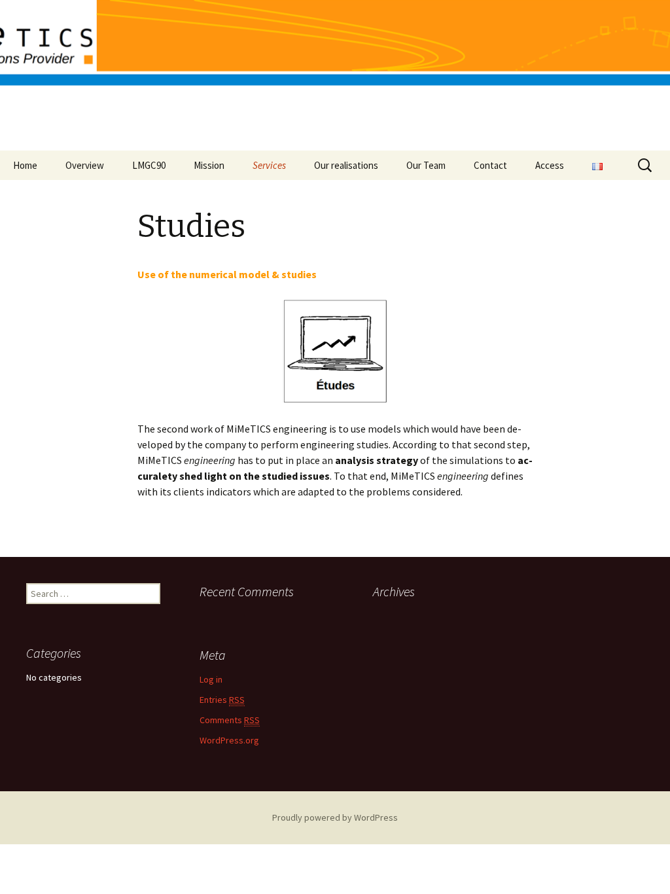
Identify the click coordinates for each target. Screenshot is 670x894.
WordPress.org (229, 740)
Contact (490, 165)
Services (269, 165)
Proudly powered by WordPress (335, 817)
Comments (230, 720)
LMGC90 (149, 165)
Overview (84, 165)
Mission (209, 165)
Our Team (426, 165)
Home (25, 165)
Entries (222, 700)
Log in (211, 679)
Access (549, 165)
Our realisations (346, 165)
